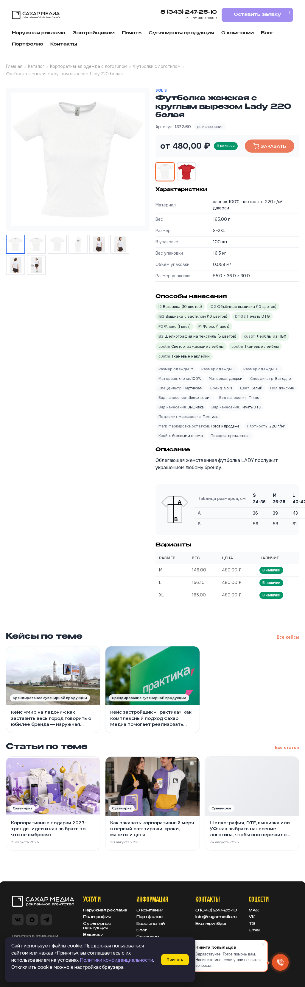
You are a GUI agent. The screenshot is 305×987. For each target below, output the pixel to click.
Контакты (63, 44)
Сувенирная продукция (181, 33)
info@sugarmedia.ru (215, 917)
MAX (254, 910)
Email (254, 930)
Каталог (36, 66)
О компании (237, 33)
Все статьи (287, 747)
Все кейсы (288, 637)
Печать (131, 33)
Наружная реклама (38, 33)
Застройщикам (93, 33)
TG (252, 924)
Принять (174, 959)
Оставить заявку (257, 14)
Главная (14, 66)
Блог (267, 33)
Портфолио (27, 44)
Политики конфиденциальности (116, 960)
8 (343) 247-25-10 (189, 12)
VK (252, 917)
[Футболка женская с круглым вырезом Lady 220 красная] (186, 171)
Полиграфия (97, 917)
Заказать (273, 146)
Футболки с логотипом (156, 66)
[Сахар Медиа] (36, 15)
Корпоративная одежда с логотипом (88, 66)
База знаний (150, 924)
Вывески (93, 935)
